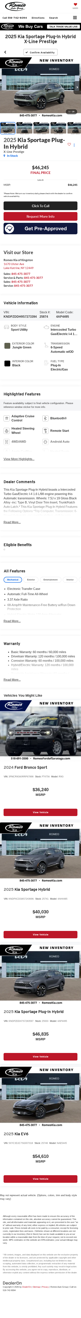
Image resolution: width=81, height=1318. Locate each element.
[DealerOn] (12, 1282)
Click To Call (40, 206)
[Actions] (74, 145)
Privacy (45, 1287)
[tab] (13, 580)
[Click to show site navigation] (75, 18)
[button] (14, 18)
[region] (41, 186)
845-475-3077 (20, 273)
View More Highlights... (19, 459)
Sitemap (36, 1287)
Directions (38, 17)
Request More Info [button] (40, 216)
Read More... (12, 522)
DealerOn (26, 1287)
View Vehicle (40, 812)
